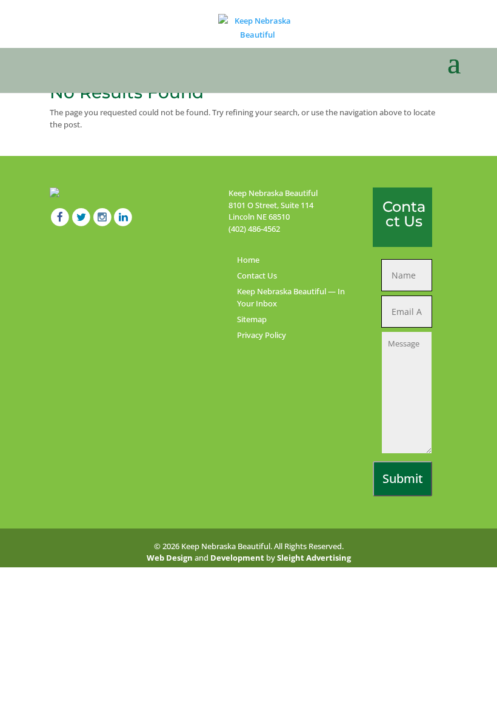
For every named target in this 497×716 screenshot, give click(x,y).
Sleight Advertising (314, 557)
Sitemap (252, 319)
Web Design (170, 557)
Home (248, 259)
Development (237, 557)
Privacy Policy (261, 334)
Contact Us (257, 275)
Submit (402, 478)
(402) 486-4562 (254, 228)
